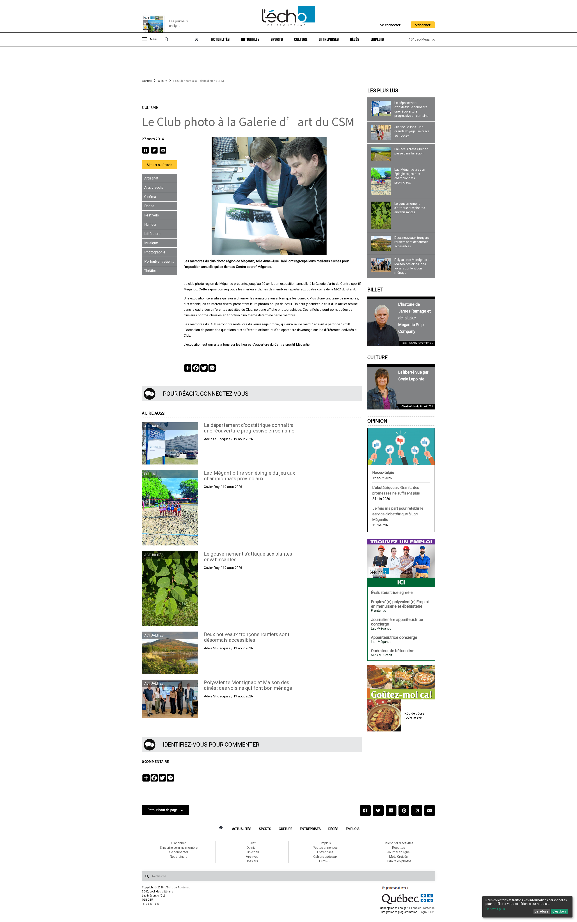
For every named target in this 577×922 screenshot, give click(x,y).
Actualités (220, 39)
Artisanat (151, 178)
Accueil (147, 81)
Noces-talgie (383, 472)
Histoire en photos (398, 861)
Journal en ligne (398, 852)
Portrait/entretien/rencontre (160, 261)
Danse (149, 206)
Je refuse (541, 911)
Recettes (398, 847)
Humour (150, 224)
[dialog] (527, 906)
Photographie (154, 252)
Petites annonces (325, 847)
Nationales (250, 39)
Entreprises (329, 39)
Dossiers (252, 861)
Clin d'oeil (252, 852)
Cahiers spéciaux (325, 856)
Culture (300, 39)
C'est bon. (559, 911)
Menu (154, 39)
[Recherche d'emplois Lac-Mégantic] (401, 563)
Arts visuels (153, 187)
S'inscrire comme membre (179, 847)
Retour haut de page (163, 810)
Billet (375, 289)
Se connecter (390, 25)
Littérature (152, 234)
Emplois (377, 39)
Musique (151, 243)
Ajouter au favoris (159, 165)
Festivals (151, 215)
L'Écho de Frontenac (177, 887)
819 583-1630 (151, 903)
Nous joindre (179, 856)
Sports (277, 39)
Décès (354, 39)
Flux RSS (325, 861)
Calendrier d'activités (398, 843)
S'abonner (422, 25)
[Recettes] (401, 682)
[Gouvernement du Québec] (407, 904)
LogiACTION (427, 912)
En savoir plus (495, 909)
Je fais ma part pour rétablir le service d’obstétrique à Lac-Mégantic (397, 514)
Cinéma (150, 197)
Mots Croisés (398, 856)
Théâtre (150, 271)
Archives (252, 856)
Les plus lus (382, 90)
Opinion (377, 421)
